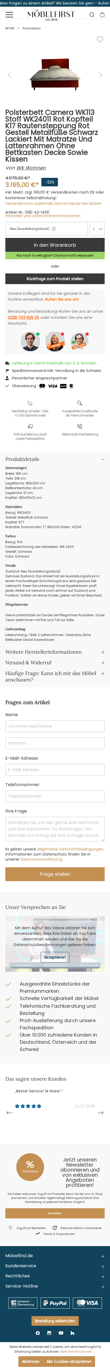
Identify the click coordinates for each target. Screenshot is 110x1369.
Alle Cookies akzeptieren (69, 1361)
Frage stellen (55, 874)
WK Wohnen (31, 167)
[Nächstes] (101, 75)
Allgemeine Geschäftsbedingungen (69, 849)
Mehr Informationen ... (77, 1351)
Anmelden (55, 1213)
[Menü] (9, 14)
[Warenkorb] (102, 14)
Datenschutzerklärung (40, 859)
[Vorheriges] (9, 75)
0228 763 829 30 (23, 317)
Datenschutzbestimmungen (40, 944)
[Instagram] (49, 1333)
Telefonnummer (22, 785)
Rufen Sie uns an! (62, 299)
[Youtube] (61, 1333)
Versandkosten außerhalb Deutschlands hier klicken (53, 203)
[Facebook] (38, 1333)
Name (11, 715)
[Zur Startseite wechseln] (51, 14)
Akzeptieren (55, 957)
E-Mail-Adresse (21, 758)
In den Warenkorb (55, 245)
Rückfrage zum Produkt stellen (55, 278)
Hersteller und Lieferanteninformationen (42, 215)
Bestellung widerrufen (55, 1321)
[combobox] (97, 229)
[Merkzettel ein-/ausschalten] (100, 39)
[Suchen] (92, 14)
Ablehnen (31, 1361)
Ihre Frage (16, 811)
